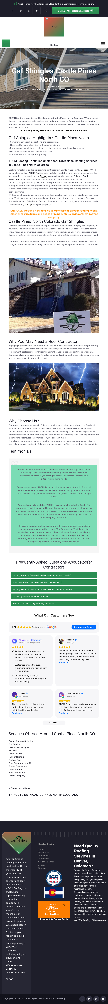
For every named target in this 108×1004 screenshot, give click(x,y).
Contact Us (43, 858)
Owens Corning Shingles (21, 741)
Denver (88, 870)
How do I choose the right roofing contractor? (34, 603)
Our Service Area (15, 972)
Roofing (86, 920)
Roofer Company (17, 775)
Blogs (27, 788)
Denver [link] (43, 176)
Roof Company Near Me (20, 763)
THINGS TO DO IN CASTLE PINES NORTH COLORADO (43, 794)
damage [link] (29, 204)
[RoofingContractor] (54, 878)
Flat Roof (13, 750)
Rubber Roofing (16, 756)
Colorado (96, 870)
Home (41, 849)
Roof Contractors (17, 772)
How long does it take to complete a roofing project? (37, 582)
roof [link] (76, 188)
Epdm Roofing (15, 753)
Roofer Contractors (18, 766)
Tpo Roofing (14, 744)
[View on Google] (61, 641)
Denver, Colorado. (15, 906)
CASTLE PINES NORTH (57, 89)
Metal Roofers (15, 769)
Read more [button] (64, 662)
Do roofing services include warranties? (31, 596)
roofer (11, 910)
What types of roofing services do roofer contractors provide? (42, 575)
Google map (16, 788)
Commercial (44, 855)
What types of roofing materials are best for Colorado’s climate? (43, 589)
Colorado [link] (85, 169)
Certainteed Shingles (19, 747)
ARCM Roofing (36, 173)
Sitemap (42, 868)
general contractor (84, 892)
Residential (43, 852)
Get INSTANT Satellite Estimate (73, 11)
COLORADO (35, 89)
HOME (21, 89)
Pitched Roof (15, 760)
